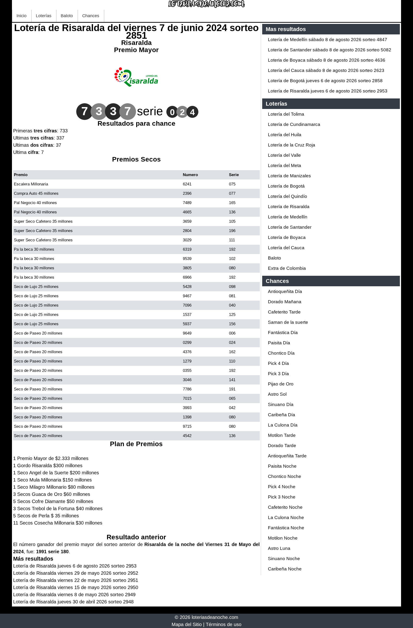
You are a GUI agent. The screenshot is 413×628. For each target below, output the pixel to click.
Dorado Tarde (282, 445)
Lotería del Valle (284, 155)
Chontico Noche (284, 476)
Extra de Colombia (287, 268)
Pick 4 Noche (281, 486)
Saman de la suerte (288, 322)
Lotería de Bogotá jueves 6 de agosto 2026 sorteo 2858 (325, 80)
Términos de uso (223, 624)
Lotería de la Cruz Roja (291, 144)
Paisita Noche (282, 466)
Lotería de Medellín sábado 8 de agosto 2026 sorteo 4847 (327, 39)
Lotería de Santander (289, 227)
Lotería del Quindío (287, 196)
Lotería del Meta (284, 165)
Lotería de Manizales (289, 175)
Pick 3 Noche (281, 496)
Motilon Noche (283, 538)
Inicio (21, 15)
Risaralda (136, 42)
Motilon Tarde (282, 435)
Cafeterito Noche (285, 507)
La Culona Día (283, 425)
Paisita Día (279, 342)
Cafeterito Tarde (284, 311)
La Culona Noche (286, 517)
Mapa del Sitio (187, 624)
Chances (90, 15)
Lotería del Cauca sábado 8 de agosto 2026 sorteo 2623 (326, 70)
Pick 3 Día (278, 373)
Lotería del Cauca (286, 247)
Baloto (67, 15)
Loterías (43, 15)
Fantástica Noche (286, 527)
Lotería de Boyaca (287, 237)
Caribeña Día (281, 414)
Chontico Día (281, 353)
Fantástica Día (283, 332)
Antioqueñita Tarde (287, 455)
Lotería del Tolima (286, 114)
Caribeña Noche (285, 568)
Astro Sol (277, 394)
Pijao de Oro (280, 383)
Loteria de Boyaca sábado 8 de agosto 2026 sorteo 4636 (326, 60)
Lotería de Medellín (287, 216)
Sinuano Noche (284, 558)
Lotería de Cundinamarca (294, 124)
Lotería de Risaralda (289, 206)
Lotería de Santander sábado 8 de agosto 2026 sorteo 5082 (329, 49)
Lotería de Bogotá (286, 186)
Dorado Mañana (284, 301)
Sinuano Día (280, 404)
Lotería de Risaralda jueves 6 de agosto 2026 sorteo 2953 (327, 90)
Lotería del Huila (284, 134)
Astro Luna (279, 548)
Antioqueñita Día (285, 291)
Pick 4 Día (278, 363)
